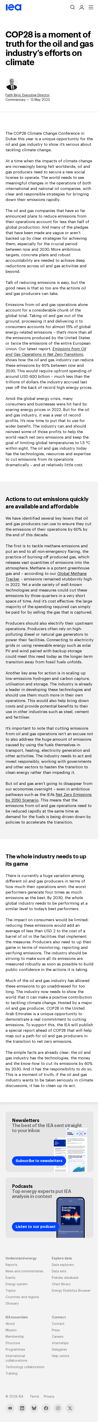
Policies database (65, 1277)
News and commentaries (24, 1271)
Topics (11, 1290)
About (10, 1324)
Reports (11, 1265)
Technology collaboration (25, 1367)
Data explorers (63, 1265)
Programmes (15, 1349)
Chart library (61, 1284)
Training (11, 1373)
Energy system (17, 1284)
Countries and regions (22, 1297)
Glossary (12, 1303)
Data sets (59, 1271)
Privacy (49, 1396)
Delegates (59, 1349)
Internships (60, 1343)
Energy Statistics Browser (71, 1290)
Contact (58, 1324)
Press (56, 1330)
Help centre (60, 1356)
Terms (34, 1396)
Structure (13, 1343)
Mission (11, 1330)
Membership (15, 1336)
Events (10, 1277)
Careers (58, 1336)
